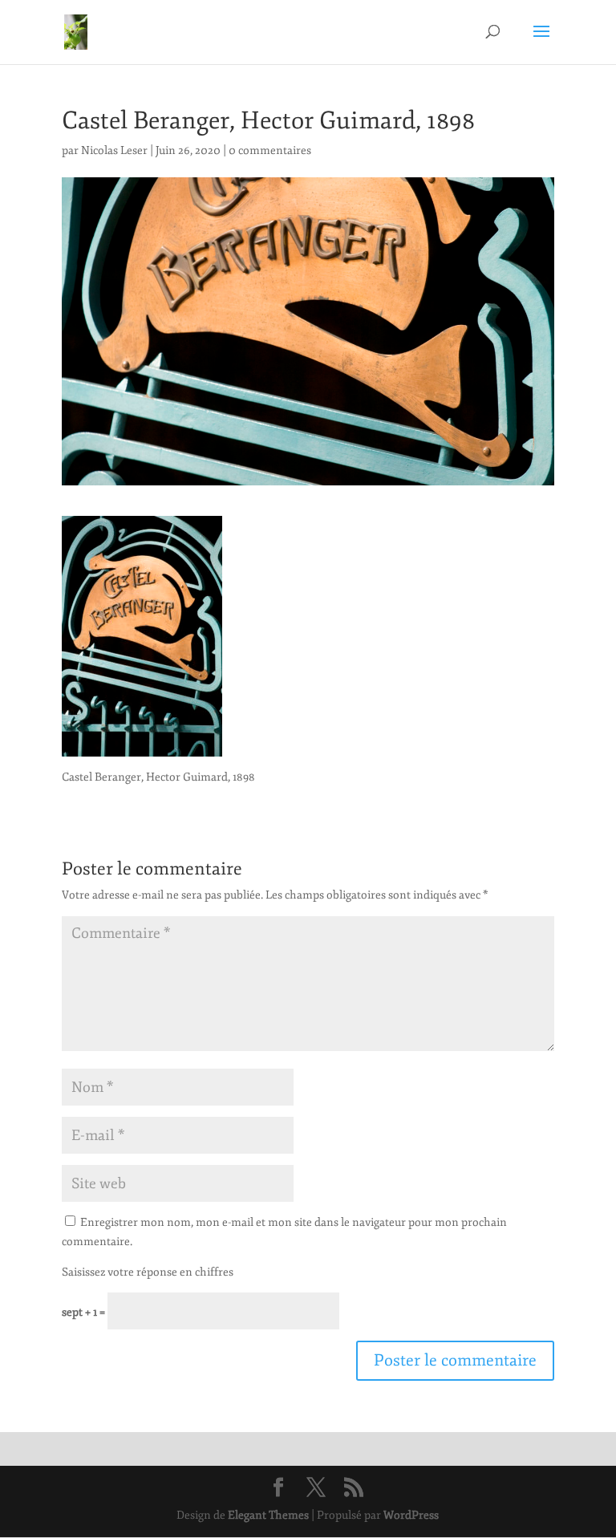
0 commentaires (270, 150)
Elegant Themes (268, 1515)
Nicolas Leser (114, 150)
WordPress (411, 1515)
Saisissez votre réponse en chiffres (147, 1272)
